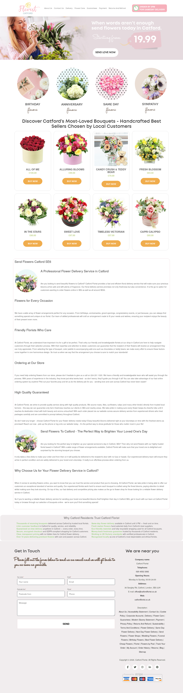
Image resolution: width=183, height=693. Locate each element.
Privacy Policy (126, 623)
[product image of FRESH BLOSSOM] (150, 149)
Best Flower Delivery (154, 639)
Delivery (69, 8)
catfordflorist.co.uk (142, 599)
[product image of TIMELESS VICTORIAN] (111, 212)
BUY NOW (33, 181)
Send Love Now (105, 52)
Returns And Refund (117, 8)
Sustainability (158, 623)
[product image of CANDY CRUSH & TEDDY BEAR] (111, 149)
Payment (103, 8)
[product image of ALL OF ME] (33, 149)
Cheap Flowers (126, 643)
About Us (48, 8)
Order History (144, 647)
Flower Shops (134, 635)
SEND (66, 624)
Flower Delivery (147, 627)
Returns (154, 647)
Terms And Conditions (129, 627)
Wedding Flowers (149, 635)
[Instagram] (142, 667)
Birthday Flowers (136, 639)
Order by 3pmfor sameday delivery (152, 8)
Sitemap (142, 651)
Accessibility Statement (138, 611)
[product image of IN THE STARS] (33, 212)
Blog (161, 647)
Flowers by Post (147, 643)
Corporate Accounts (134, 615)
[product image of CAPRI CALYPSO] (150, 212)
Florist (136, 643)
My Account (132, 647)
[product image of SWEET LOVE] (72, 212)
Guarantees (92, 8)
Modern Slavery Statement (143, 619)
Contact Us (59, 8)
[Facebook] (127, 667)
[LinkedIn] (149, 667)
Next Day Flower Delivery (147, 631)
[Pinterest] (157, 667)
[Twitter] (135, 667)
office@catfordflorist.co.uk (146, 591)
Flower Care (79, 8)
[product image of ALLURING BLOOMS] (72, 149)
